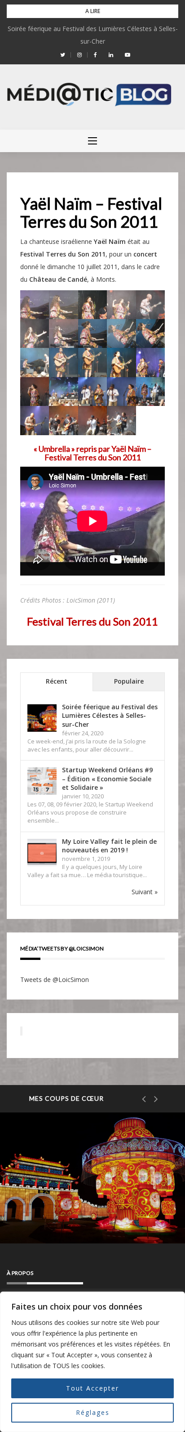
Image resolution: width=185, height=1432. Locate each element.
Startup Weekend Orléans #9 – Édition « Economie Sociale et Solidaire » (107, 779)
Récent (56, 681)
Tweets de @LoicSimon (54, 979)
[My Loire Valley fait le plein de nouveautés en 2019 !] (42, 852)
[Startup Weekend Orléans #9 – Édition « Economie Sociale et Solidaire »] (42, 781)
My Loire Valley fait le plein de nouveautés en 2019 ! (109, 846)
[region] (92, 1362)
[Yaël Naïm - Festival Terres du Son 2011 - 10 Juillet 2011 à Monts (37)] (34, 304)
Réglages (93, 1412)
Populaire (129, 681)
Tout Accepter (92, 1388)
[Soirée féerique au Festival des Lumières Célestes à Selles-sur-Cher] (42, 718)
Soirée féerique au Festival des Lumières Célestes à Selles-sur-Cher (110, 715)
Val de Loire (53, 1183)
